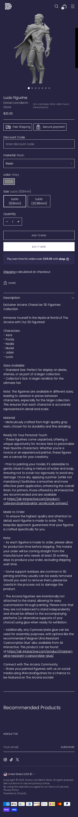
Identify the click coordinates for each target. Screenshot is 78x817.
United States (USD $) (20, 774)
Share (12, 283)
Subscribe (68, 747)
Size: (17, 191)
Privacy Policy (11, 790)
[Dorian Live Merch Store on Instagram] (5, 760)
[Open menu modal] (72, 6)
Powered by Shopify (15, 793)
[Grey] (9, 181)
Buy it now (39, 246)
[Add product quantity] (18, 221)
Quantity (9, 214)
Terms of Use (55, 786)
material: (13, 155)
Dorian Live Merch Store (38, 780)
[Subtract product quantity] (7, 221)
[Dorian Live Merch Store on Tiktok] (11, 760)
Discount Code (14, 137)
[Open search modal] (56, 6)
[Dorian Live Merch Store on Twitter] (18, 760)
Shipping (9, 272)
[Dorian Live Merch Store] (8, 6)
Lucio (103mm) (15, 201)
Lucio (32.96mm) (39, 201)
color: (11, 175)
